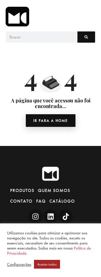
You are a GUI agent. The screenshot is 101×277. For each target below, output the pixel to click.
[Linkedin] (50, 216)
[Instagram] (35, 216)
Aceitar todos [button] (47, 264)
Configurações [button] (19, 264)
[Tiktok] (66, 216)
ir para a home (50, 120)
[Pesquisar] (86, 37)
